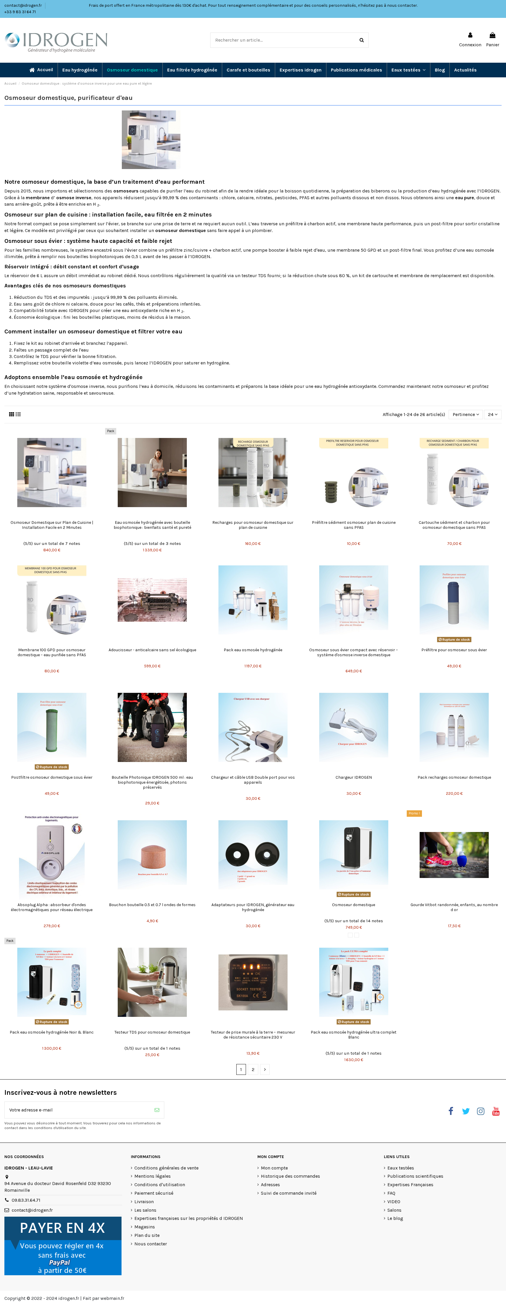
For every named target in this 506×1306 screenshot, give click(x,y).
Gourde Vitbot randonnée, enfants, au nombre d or (454, 907)
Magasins (144, 1227)
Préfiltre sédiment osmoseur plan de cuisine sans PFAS (354, 525)
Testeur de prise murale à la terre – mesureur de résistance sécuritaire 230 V (253, 1035)
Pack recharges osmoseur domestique (454, 777)
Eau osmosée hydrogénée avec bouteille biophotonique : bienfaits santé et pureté (152, 525)
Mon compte (274, 1168)
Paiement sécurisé (153, 1193)
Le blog (395, 1218)
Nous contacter (150, 1244)
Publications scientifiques (415, 1176)
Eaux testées (400, 1168)
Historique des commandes (290, 1176)
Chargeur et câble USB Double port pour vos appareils (253, 780)
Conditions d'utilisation (159, 1184)
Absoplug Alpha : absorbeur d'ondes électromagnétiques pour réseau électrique (52, 907)
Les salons (145, 1210)
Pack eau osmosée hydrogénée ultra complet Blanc (353, 1035)
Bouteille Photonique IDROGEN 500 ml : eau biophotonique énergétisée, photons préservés (152, 782)
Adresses (270, 1184)
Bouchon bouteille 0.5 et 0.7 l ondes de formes (152, 904)
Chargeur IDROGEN (354, 777)
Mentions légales (152, 1176)
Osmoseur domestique (353, 904)
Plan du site (147, 1235)
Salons (394, 1210)
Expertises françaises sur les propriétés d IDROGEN (188, 1218)
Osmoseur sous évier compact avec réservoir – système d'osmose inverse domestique (353, 652)
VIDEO (393, 1201)
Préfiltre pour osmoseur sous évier (454, 649)
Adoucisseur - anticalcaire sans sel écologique (152, 649)
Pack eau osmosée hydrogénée (253, 649)
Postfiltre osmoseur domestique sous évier (52, 777)
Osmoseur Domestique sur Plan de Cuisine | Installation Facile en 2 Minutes (52, 525)
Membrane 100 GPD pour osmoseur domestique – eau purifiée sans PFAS (52, 652)
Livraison (144, 1201)
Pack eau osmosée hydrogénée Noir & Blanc (52, 1032)
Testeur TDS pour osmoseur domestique (152, 1032)
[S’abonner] (157, 1110)
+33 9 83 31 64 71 (20, 11)
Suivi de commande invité (289, 1193)
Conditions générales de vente (166, 1168)
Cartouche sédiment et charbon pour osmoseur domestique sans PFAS (454, 525)
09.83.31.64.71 (26, 1200)
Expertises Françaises (410, 1184)
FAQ (391, 1193)
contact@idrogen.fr (23, 5)
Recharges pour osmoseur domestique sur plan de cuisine (252, 525)
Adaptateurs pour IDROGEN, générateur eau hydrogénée (252, 907)
